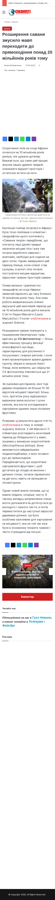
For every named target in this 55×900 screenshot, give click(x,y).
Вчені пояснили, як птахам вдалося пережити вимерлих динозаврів (27, 574)
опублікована (39, 318)
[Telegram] (28, 139)
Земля (15, 22)
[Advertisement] (27, 104)
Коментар (27, 596)
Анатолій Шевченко (12, 65)
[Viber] (34, 139)
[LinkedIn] (16, 139)
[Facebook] (5, 139)
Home (7, 22)
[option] (27, 571)
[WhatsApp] (22, 139)
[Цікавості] (20, 12)
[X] (10, 139)
